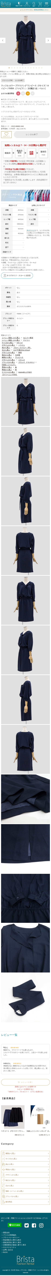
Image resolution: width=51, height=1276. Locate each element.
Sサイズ (20, 342)
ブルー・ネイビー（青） (22, 347)
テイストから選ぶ (8, 372)
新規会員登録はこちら (41, 10)
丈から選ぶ (6, 350)
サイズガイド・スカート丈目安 (19, 275)
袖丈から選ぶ (7, 355)
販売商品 (9, 1202)
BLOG (5, 1252)
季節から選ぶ (7, 367)
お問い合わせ (8, 1249)
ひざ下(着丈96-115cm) (21, 350)
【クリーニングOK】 (9, 374)
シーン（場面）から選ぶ (11, 338)
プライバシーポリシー (11, 1237)
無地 (20, 352)
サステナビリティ (9, 1247)
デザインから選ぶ (8, 345)
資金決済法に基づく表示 (12, 1242)
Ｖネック (21, 360)
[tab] (9, 68)
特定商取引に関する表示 (12, 1240)
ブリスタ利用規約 (9, 1235)
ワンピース (19, 357)
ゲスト (28, 10)
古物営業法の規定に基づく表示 (14, 1245)
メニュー (46, 6)
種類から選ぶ (7, 357)
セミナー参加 (28, 338)
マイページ (31, 230)
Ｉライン (21, 345)
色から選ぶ (6, 347)
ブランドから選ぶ (8, 362)
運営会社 (6, 1232)
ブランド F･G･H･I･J (26, 362)
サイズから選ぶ (7, 342)
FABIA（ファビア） (9, 365)
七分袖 (17, 355)
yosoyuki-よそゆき (25, 372)
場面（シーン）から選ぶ (15, 1191)
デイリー (26, 340)
